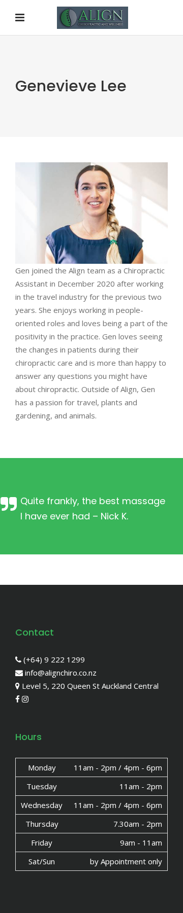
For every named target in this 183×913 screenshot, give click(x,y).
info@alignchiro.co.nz (60, 673)
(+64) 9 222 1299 (53, 659)
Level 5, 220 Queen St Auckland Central (89, 686)
